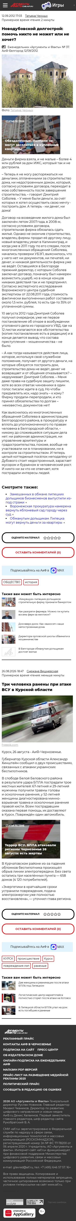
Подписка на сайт (18, 1049)
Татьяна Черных (22, 110)
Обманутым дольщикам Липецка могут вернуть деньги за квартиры (35, 520)
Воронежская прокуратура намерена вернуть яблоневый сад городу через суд (38, 510)
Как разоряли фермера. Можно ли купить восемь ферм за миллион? (44, 613)
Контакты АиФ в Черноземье (27, 1044)
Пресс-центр (47, 1049)
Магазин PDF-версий (20, 1069)
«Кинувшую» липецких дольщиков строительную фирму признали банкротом (45, 601)
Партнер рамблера (57, 1202)
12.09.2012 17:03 (12, 16)
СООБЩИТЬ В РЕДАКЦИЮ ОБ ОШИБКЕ (32, 1089)
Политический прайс (21, 1084)
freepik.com (10, 745)
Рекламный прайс (18, 1038)
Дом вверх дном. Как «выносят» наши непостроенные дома (41, 625)
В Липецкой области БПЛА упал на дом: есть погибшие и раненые (43, 1009)
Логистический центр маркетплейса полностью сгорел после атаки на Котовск (45, 997)
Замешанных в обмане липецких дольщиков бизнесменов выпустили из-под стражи (39, 498)
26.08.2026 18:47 (13, 671)
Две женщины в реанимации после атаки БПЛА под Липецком (44, 984)
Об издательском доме (23, 1055)
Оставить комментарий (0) (38, 552)
